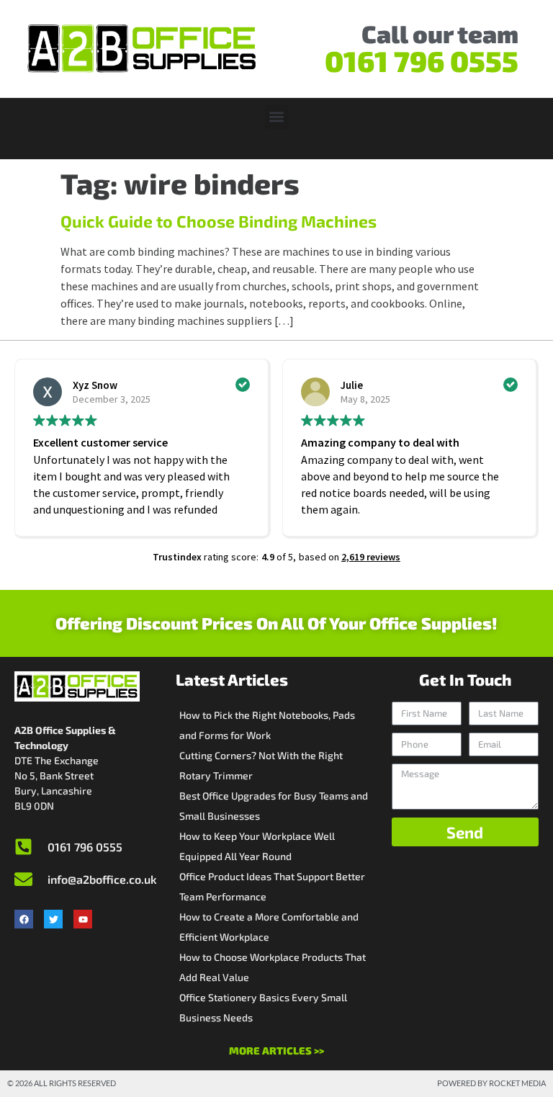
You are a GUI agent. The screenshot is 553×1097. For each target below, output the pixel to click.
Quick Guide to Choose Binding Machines (218, 221)
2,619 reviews (370, 556)
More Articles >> (276, 1050)
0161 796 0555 (421, 60)
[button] (277, 117)
